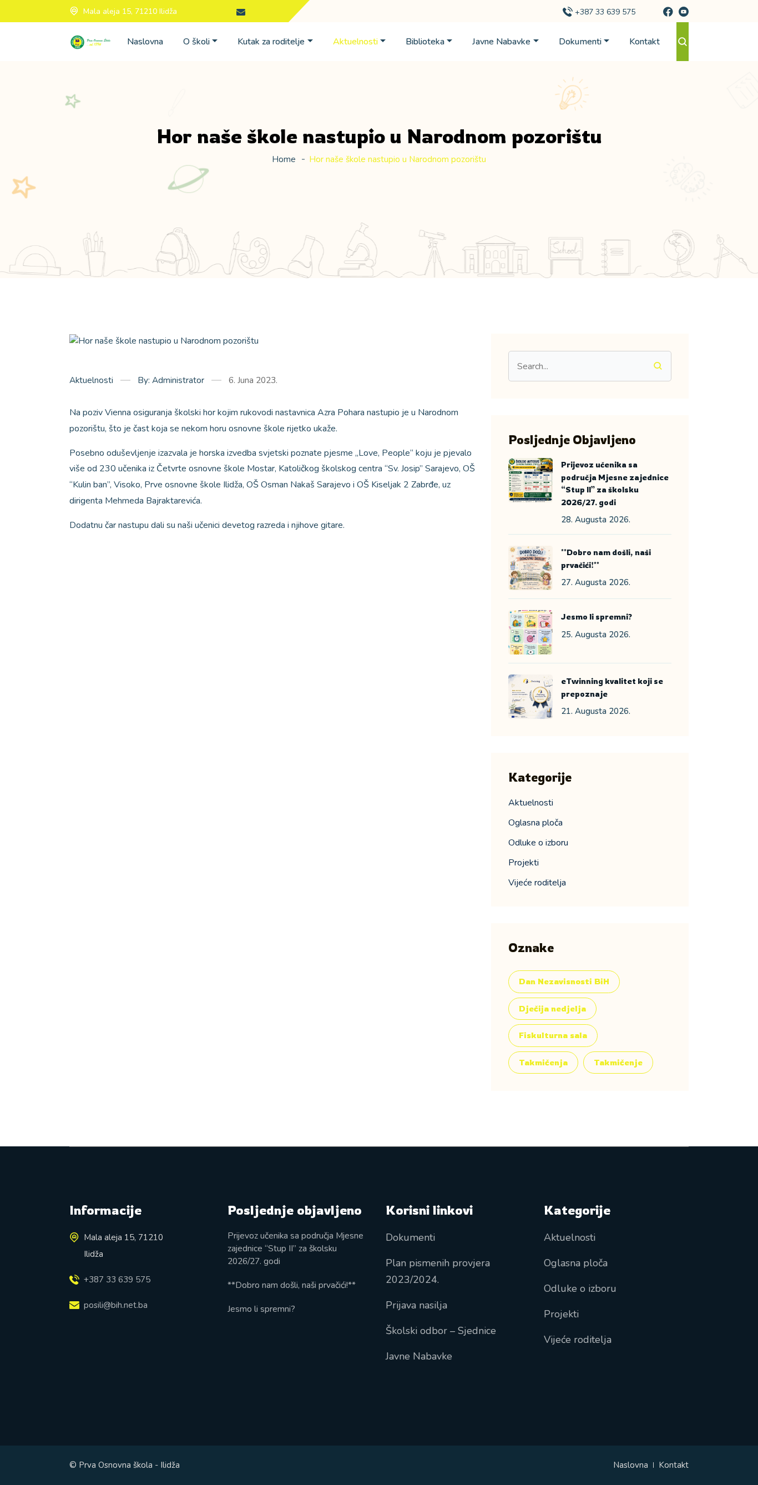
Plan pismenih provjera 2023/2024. (438, 1271)
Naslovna (145, 42)
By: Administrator (171, 380)
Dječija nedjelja (552, 1008)
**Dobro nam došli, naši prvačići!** (292, 1285)
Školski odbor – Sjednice (441, 1330)
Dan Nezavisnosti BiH (564, 981)
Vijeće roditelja (537, 883)
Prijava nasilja (416, 1305)
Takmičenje (618, 1062)
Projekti (523, 863)
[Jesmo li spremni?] (530, 632)
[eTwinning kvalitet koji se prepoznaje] (530, 696)
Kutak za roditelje (271, 42)
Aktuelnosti (355, 42)
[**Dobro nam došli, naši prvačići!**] (530, 568)
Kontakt (644, 42)
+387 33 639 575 (605, 12)
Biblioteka (425, 42)
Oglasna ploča (535, 823)
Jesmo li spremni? (596, 616)
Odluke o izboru (538, 843)
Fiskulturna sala (553, 1035)
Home (284, 159)
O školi (196, 42)
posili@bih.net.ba (116, 1305)
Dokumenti (580, 42)
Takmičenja (543, 1062)
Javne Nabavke (501, 42)
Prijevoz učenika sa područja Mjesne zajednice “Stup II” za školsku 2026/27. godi (295, 1248)
